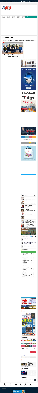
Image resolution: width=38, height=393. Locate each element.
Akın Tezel (27, 201)
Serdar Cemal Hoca (29, 198)
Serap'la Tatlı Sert (28, 205)
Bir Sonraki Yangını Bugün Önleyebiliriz (29, 207)
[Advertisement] (18, 12)
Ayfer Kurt (27, 209)
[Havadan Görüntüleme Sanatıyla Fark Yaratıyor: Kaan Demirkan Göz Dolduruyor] (24, 363)
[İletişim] (25, 1)
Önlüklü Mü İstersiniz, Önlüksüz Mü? (30, 202)
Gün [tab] (31, 236)
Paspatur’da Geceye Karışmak (30, 210)
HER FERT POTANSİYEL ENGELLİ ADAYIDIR (29, 226)
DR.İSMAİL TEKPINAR (29, 224)
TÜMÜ (34, 195)
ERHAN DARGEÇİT (28, 216)
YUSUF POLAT (27, 213)
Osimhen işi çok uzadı (28, 214)
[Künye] (33, 1)
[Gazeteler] (31, 1)
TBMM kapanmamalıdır (28, 217)
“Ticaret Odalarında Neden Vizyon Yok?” (30, 200)
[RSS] (35, 1)
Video (21, 385)
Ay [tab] (35, 236)
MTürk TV (34, 388)
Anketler (30, 385)
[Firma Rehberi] (27, 1)
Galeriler (16, 385)
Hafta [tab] (33, 236)
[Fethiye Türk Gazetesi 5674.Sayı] (28, 324)
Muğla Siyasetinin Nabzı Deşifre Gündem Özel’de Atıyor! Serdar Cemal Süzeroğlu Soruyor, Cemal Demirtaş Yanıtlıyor (28, 373)
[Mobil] (21, 1)
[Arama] (23, 1)
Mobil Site (4, 385)
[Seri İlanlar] (29, 1)
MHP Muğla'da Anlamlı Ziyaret (28, 239)
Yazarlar (25, 385)
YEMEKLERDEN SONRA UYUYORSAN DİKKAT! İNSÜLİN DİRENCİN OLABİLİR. (30, 222)
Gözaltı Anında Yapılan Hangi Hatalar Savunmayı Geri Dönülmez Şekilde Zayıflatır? (29, 246)
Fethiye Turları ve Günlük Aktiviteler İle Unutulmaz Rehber (29, 243)
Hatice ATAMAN (28, 220)
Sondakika (10, 385)
